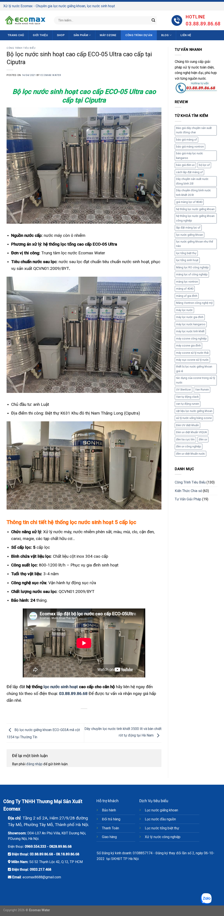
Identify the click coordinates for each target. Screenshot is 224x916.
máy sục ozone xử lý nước (192, 359)
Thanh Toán (110, 828)
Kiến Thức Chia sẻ (188, 491)
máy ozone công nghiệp (191, 338)
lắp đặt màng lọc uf (188, 227)
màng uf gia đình (186, 295)
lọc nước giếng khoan (189, 234)
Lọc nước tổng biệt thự (162, 828)
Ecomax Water (50, 75)
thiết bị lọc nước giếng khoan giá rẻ (194, 369)
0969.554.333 (35, 846)
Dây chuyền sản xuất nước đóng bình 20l (192, 181)
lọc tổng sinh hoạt (187, 260)
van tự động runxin (187, 403)
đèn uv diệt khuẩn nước (190, 453)
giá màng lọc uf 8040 (189, 202)
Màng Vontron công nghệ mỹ (194, 302)
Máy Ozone (108, 35)
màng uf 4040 (184, 288)
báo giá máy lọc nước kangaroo (189, 155)
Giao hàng (109, 837)
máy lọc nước (184, 310)
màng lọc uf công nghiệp (192, 274)
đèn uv (203, 439)
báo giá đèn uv (185, 165)
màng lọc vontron (187, 281)
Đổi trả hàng (111, 819)
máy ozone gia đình (188, 345)
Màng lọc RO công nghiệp (192, 267)
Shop (61, 35)
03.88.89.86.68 (41, 854)
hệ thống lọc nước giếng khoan (195, 209)
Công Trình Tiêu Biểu (21, 48)
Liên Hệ (185, 35)
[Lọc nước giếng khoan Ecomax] (25, 20)
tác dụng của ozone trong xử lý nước (195, 380)
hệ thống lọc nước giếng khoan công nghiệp (195, 218)
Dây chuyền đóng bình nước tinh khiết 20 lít (193, 192)
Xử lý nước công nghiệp (162, 837)
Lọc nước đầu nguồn (160, 819)
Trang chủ (16, 35)
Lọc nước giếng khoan (161, 810)
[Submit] (153, 20)
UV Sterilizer (183, 389)
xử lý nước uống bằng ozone (194, 418)
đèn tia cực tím (185, 439)
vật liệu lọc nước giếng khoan (194, 411)
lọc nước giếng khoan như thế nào (194, 244)
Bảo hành (109, 810)
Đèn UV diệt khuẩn (187, 425)
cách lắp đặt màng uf (189, 172)
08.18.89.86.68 (67, 854)
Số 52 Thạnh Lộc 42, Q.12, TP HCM (56, 862)
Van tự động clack (187, 396)
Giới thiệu (40, 35)
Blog (165, 35)
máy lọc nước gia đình (189, 317)
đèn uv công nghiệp (188, 446)
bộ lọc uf (204, 165)
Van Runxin (202, 389)
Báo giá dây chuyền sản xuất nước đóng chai (194, 130)
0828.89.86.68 (60, 846)
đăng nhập (34, 764)
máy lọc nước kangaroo (190, 324)
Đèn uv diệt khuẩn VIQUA (191, 432)
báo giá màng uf (186, 139)
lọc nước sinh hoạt (61, 686)
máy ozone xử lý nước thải (192, 352)
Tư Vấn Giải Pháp (188, 499)
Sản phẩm (81, 35)
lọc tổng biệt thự (186, 253)
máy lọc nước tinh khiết (190, 331)
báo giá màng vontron (190, 146)
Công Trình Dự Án (138, 35)
